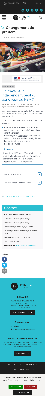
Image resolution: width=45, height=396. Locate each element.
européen (22, 136)
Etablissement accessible (24, 329)
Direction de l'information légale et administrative (19, 196)
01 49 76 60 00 (14, 3)
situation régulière (31, 138)
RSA (30, 111)
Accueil (12, 365)
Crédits (16, 326)
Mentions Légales (28, 365)
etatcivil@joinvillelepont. (26, 245)
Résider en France (12, 144)
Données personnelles (22, 370)
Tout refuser (30, 387)
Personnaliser (23, 392)
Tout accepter (15, 387)
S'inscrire (21, 354)
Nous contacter (34, 3)
